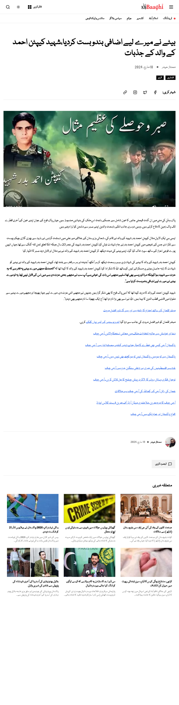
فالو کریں (37, 7)
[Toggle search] (7, 7)
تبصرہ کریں (161, 464)
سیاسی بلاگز (116, 18)
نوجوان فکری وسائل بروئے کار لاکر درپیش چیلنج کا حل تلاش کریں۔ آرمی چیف (134, 379)
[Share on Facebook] (155, 92)
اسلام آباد (153, 18)
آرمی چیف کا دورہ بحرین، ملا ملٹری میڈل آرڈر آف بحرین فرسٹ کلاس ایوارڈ (136, 403)
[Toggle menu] (171, 7)
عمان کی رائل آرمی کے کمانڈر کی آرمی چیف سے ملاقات (145, 391)
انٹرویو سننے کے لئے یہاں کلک (103, 322)
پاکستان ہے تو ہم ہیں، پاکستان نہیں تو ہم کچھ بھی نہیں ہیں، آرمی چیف (136, 356)
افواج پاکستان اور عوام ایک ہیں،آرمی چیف (153, 414)
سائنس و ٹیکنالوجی (95, 18)
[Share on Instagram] (135, 92)
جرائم (129, 18)
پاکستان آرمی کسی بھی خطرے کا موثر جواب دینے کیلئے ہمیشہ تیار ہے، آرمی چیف (130, 345)
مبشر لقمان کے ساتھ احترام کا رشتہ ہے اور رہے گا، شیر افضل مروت (139, 310)
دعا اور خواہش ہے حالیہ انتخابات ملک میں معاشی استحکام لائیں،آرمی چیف (134, 333)
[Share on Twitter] (145, 92)
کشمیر (140, 18)
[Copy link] (125, 92)
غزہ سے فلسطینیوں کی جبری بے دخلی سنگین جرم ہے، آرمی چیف (140, 368)
